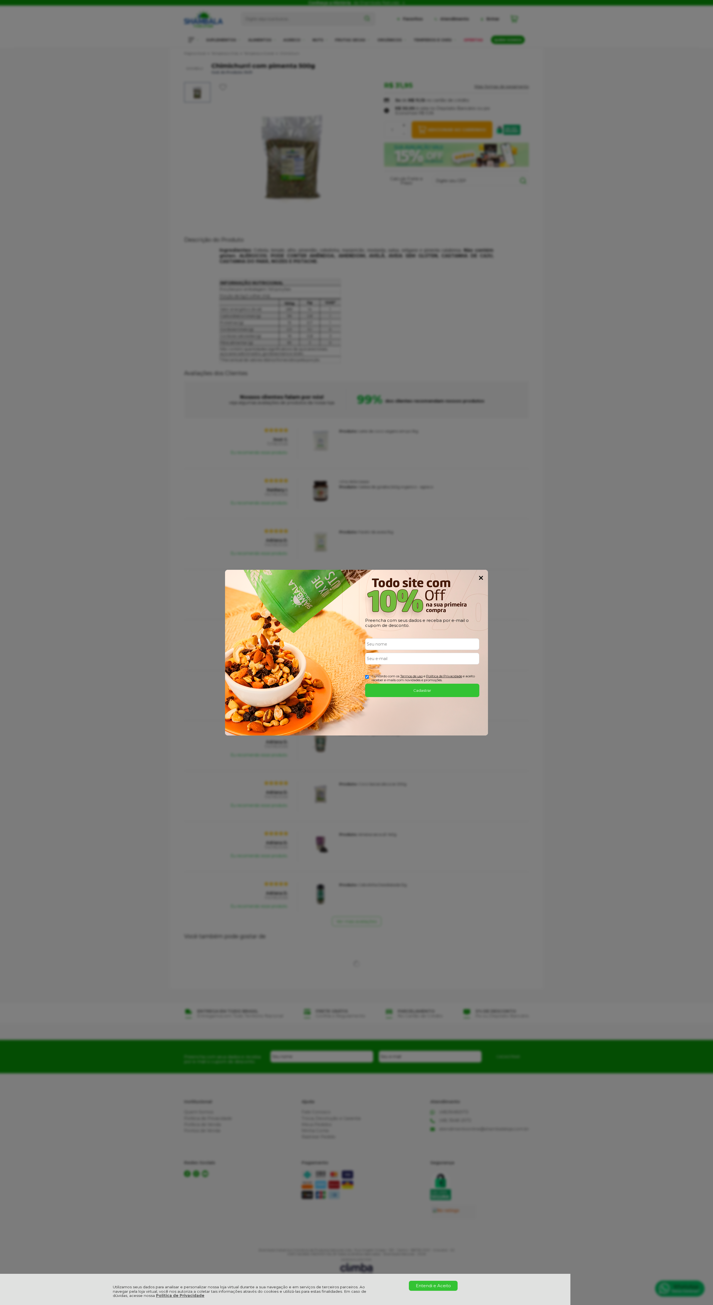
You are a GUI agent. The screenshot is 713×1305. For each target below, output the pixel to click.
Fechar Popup (481, 578)
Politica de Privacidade (444, 676)
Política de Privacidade (180, 1295)
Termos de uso (411, 676)
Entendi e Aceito (433, 1285)
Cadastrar (422, 690)
